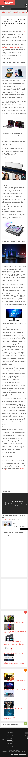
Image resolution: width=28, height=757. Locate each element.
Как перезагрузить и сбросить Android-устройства (15, 622)
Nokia (19, 11)
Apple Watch (15, 12)
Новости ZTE (9, 743)
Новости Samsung (10, 732)
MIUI (9, 11)
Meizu (5, 12)
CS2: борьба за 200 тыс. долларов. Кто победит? (15, 689)
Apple (2, 11)
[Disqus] (14, 559)
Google (22, 11)
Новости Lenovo (10, 735)
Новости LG (9, 733)
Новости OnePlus (10, 746)
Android (5, 11)
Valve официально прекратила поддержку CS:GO (15, 680)
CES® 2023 (23, 31)
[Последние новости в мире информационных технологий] (7, 2)
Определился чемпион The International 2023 (14, 708)
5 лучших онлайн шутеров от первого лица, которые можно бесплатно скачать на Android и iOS (14, 663)
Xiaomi (2, 12)
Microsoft (10, 12)
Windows (13, 11)
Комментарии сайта (9, 540)
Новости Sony (9, 738)
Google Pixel (21, 12)
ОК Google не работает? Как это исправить (13, 653)
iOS (16, 11)
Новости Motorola (10, 741)
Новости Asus (9, 744)
